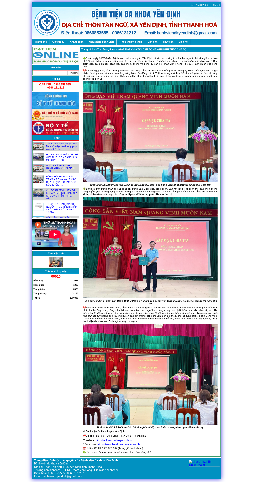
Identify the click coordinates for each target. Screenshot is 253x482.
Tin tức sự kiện (106, 49)
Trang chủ (87, 49)
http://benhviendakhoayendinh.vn (114, 440)
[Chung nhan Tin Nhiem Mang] (204, 465)
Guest (216, 5)
